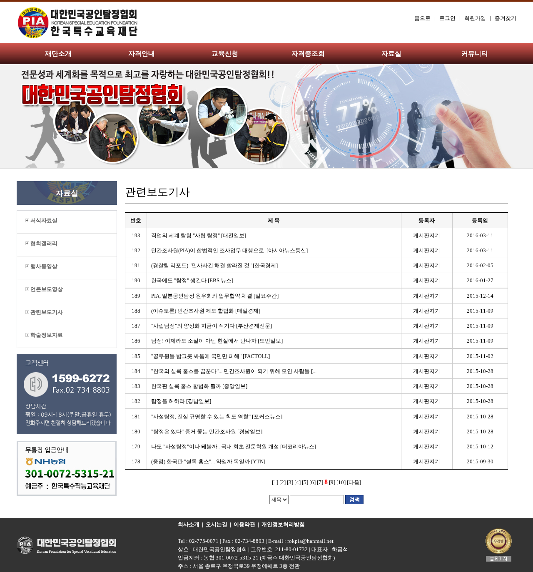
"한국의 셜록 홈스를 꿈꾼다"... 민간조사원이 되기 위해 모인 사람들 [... (233, 371)
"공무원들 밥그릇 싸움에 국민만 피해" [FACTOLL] (210, 356)
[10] (341, 482)
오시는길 (216, 524)
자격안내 (141, 53)
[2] (282, 482)
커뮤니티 (474, 53)
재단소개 (58, 53)
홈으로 (422, 18)
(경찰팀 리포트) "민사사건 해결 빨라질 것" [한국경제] (214, 265)
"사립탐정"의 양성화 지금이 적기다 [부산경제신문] (211, 326)
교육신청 (225, 53)
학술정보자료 (46, 335)
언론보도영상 (46, 289)
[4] (297, 482)
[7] (320, 482)
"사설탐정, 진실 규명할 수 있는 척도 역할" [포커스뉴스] (216, 416)
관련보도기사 (46, 312)
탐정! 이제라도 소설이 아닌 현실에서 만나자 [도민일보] (217, 341)
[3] (290, 482)
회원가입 (475, 18)
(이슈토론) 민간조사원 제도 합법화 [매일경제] (205, 311)
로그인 (447, 18)
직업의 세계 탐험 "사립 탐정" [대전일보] (198, 235)
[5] (305, 482)
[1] (275, 482)
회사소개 (188, 524)
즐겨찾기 (505, 18)
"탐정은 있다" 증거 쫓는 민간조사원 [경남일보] (206, 431)
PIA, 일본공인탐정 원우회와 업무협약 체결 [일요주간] (215, 296)
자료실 (391, 53)
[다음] (354, 482)
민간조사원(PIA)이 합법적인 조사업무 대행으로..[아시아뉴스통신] (229, 250)
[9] (332, 482)
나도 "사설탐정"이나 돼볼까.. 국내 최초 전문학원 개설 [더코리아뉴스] (233, 446)
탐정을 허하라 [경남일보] (181, 401)
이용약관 (244, 524)
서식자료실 (43, 220)
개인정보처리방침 (283, 524)
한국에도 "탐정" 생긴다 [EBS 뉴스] (192, 280)
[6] (312, 482)
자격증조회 (308, 53)
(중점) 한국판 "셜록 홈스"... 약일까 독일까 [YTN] (208, 461)
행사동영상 (43, 266)
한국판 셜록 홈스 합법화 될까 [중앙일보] (199, 386)
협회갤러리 (43, 243)
